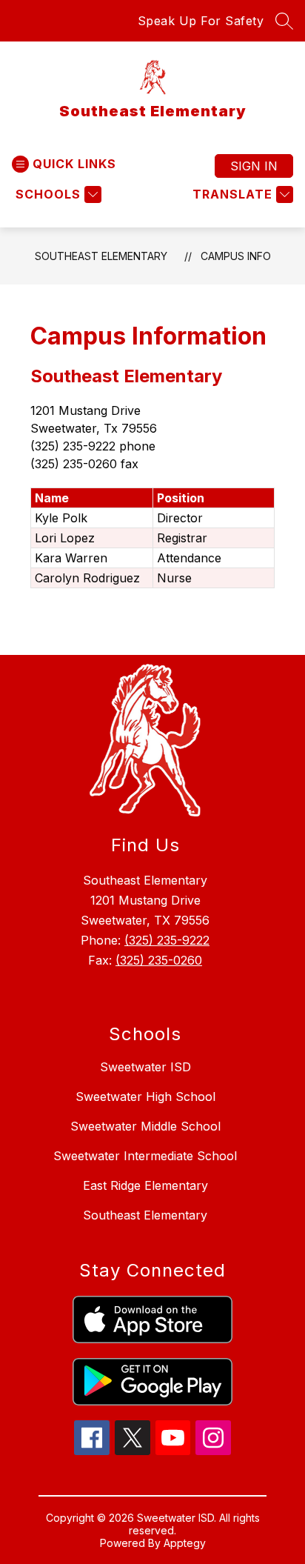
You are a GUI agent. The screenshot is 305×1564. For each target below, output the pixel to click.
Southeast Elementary (101, 256)
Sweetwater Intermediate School (145, 1155)
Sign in (254, 166)
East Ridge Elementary (145, 1185)
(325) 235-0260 (158, 960)
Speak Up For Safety (201, 20)
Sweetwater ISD (145, 1066)
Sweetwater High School (145, 1096)
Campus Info (236, 256)
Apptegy (185, 1543)
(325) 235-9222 (167, 940)
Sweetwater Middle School (145, 1126)
